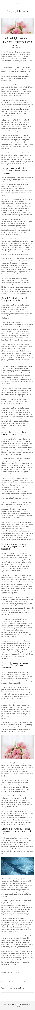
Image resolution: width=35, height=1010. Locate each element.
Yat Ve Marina (17, 11)
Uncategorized (15, 972)
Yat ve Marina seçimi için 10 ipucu (12, 988)
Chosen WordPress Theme (13, 1004)
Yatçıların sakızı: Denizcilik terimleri (13, 982)
